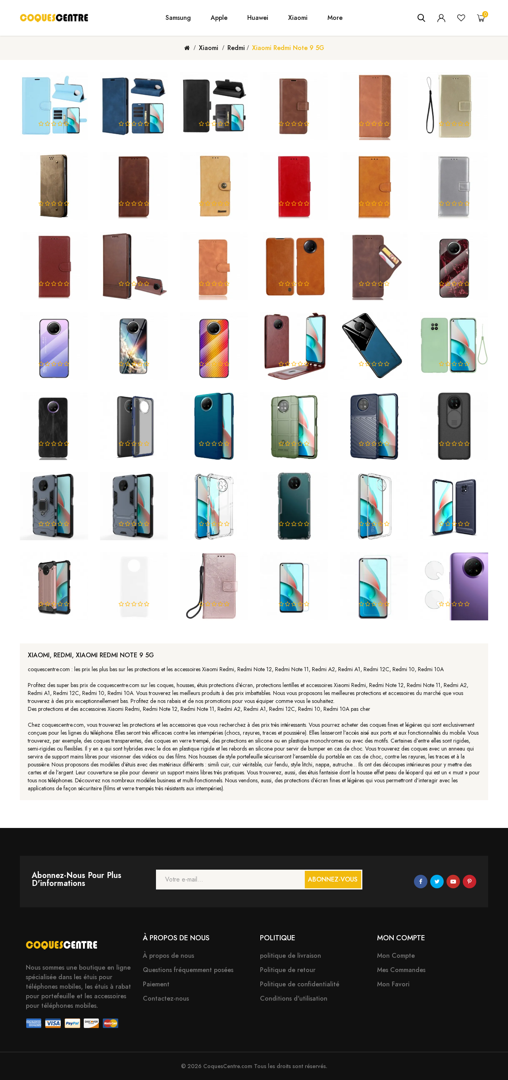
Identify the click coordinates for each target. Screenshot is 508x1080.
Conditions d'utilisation (293, 998)
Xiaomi (298, 18)
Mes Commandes (401, 969)
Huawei (257, 18)
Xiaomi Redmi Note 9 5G (288, 47)
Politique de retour (288, 969)
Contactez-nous (166, 998)
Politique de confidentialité (299, 984)
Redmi (236, 47)
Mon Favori (393, 984)
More (335, 18)
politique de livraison (290, 955)
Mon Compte (396, 955)
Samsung (178, 18)
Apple (219, 18)
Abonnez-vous (333, 879)
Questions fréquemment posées (188, 969)
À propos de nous (168, 955)
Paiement (156, 984)
